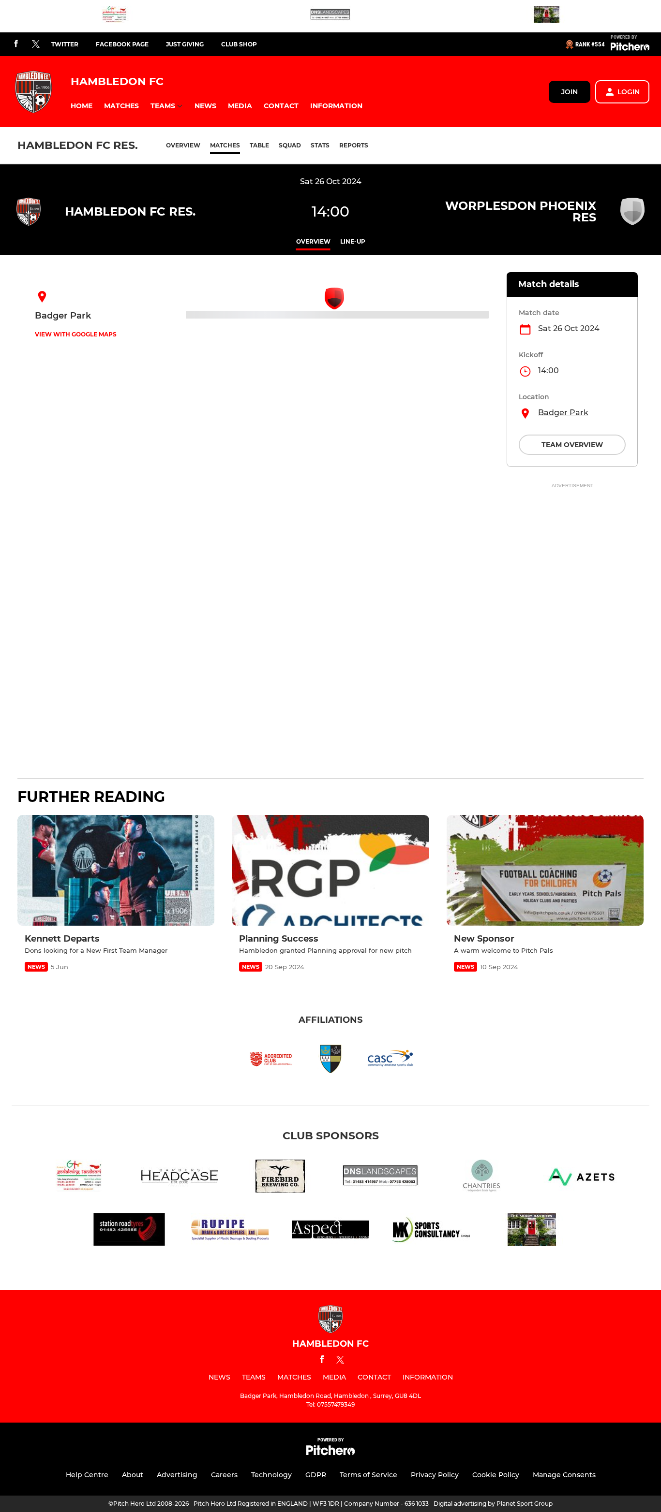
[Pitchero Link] (630, 48)
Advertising (177, 1474)
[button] (81, 106)
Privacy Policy (435, 1474)
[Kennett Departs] (115, 870)
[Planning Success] (330, 870)
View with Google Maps (76, 334)
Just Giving (185, 44)
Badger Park (563, 412)
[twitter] (36, 44)
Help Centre (87, 1474)
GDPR (315, 1474)
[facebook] (16, 44)
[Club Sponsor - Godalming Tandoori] (114, 16)
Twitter (64, 44)
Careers (224, 1474)
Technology (271, 1474)
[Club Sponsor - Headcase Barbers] (179, 1178)
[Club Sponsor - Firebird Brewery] (280, 1178)
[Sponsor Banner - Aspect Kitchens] (330, 1231)
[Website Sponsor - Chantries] (481, 1178)
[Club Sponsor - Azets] (582, 1178)
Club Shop (239, 44)
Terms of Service (368, 1474)
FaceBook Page (122, 44)
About (132, 1474)
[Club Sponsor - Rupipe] (230, 1231)
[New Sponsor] (545, 870)
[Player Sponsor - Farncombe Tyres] (129, 1231)
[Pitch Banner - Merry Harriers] (546, 16)
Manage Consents (564, 1474)
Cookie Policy (495, 1474)
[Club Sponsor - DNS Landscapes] (330, 16)
